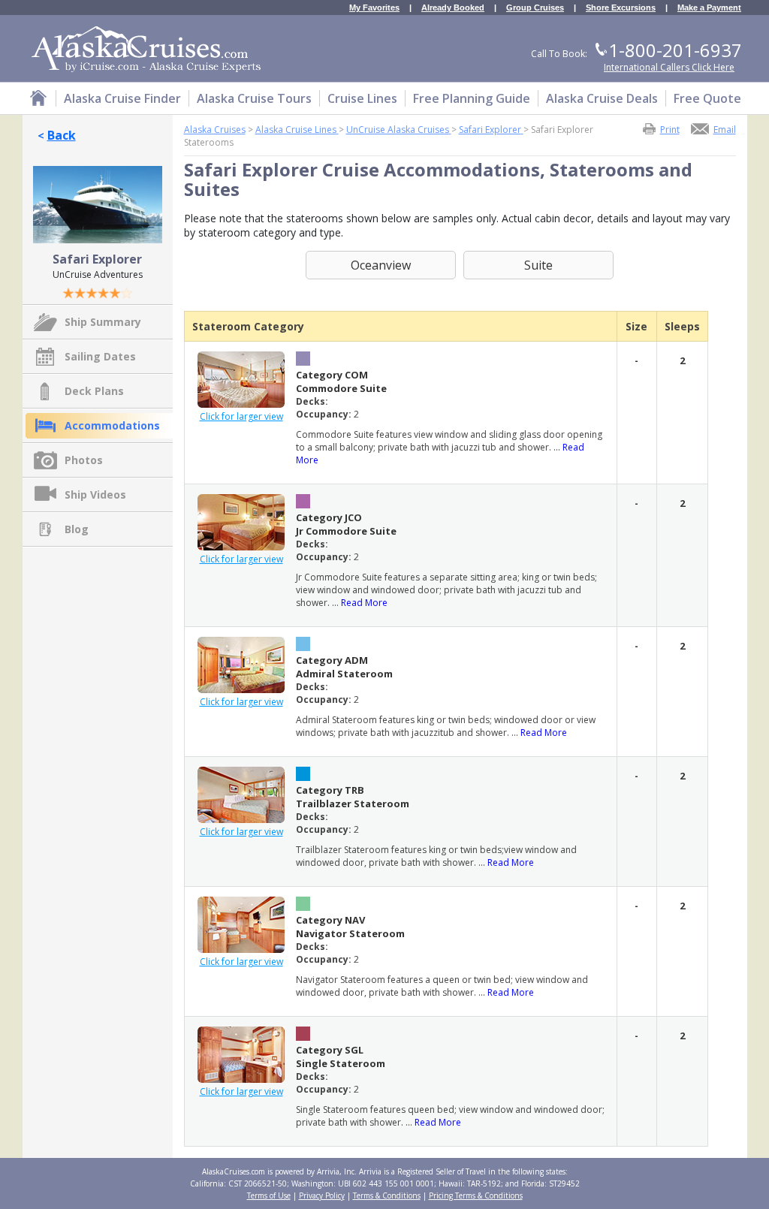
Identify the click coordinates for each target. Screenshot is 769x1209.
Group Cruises (535, 8)
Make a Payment (709, 8)
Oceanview (381, 265)
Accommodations (112, 425)
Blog (77, 529)
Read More (364, 602)
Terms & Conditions (387, 1195)
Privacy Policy (322, 1195)
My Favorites (374, 8)
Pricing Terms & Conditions (476, 1195)
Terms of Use (269, 1195)
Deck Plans (94, 391)
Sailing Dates (100, 356)
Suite (538, 265)
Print (670, 128)
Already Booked (452, 8)
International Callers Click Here (669, 67)
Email (724, 128)
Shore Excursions (621, 8)
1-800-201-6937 (675, 50)
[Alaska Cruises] (38, 100)
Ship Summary (103, 322)
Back (61, 135)
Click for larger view (241, 416)
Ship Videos (95, 494)
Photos (84, 460)
